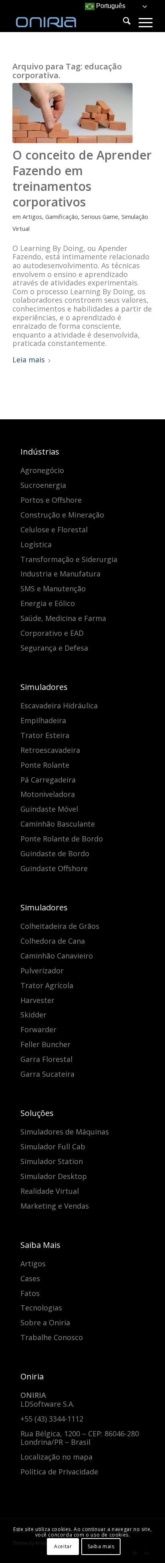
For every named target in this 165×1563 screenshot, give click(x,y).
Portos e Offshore (51, 500)
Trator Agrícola (46, 985)
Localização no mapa (56, 1457)
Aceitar (63, 1546)
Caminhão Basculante (57, 824)
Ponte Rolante (44, 765)
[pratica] (72, 113)
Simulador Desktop (53, 1176)
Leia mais (28, 359)
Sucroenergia (43, 485)
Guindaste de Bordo (54, 853)
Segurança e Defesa (54, 648)
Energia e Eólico (47, 603)
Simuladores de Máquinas (64, 1131)
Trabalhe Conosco (51, 1337)
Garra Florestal (46, 1059)
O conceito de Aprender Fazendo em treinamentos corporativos (82, 178)
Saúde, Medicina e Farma (63, 618)
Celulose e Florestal (54, 529)
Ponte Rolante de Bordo (61, 838)
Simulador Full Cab (52, 1146)
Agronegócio (42, 470)
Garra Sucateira (47, 1074)
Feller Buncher (45, 1044)
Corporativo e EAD (52, 633)
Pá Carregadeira (48, 780)
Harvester (37, 1000)
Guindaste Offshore (54, 868)
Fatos (30, 1293)
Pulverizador (42, 970)
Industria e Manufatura (60, 573)
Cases (30, 1278)
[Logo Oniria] (68, 16)
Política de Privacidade (59, 1471)
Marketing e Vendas (54, 1206)
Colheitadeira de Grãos (59, 926)
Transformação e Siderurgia (68, 559)
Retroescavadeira (50, 750)
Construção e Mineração (62, 515)
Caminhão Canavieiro (56, 955)
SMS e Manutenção (53, 588)
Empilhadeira (43, 720)
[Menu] (142, 22)
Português (110, 5)
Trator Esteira (44, 735)
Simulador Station (51, 1161)
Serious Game (99, 216)
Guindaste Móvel (49, 809)
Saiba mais (101, 1546)
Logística (36, 544)
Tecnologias (41, 1307)
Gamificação (61, 216)
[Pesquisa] (123, 22)
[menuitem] (123, 22)
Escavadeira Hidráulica (59, 705)
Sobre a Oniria (45, 1322)
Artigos (32, 216)
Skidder (33, 1014)
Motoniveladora (47, 794)
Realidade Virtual (49, 1191)
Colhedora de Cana (52, 941)
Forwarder (38, 1029)
